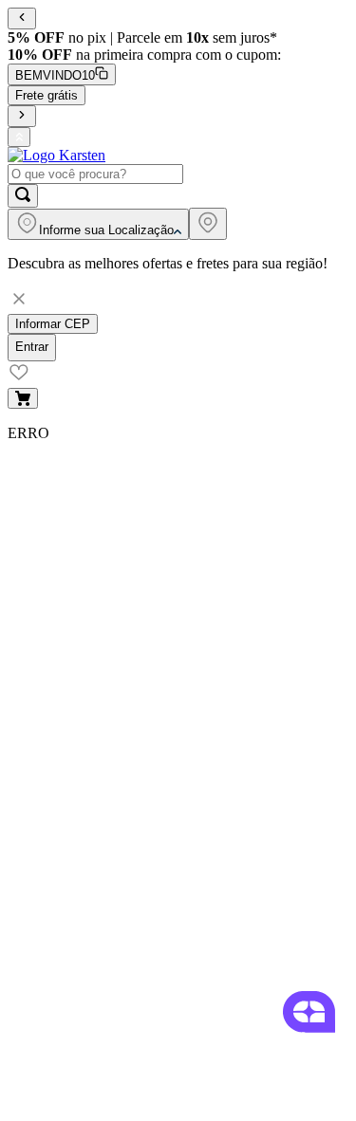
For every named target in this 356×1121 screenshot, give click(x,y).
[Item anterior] (22, 18)
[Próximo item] (22, 116)
